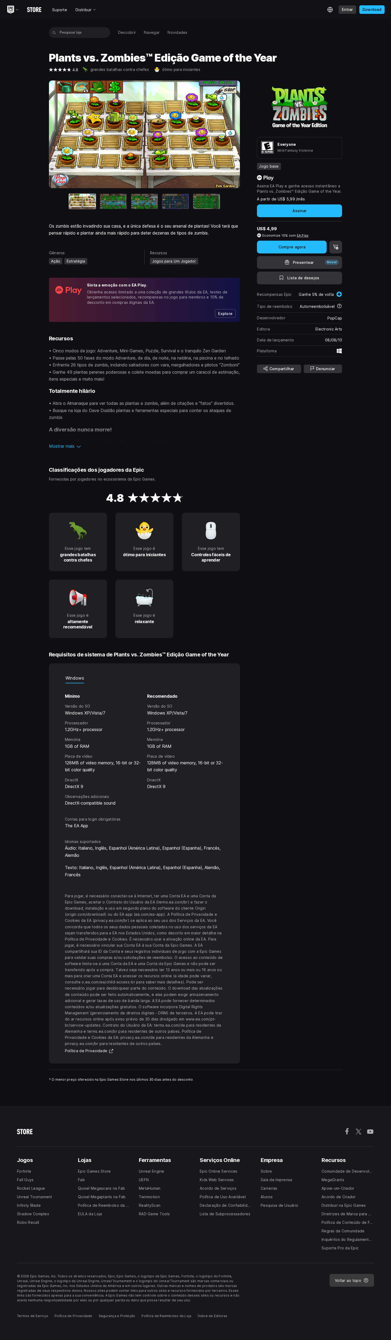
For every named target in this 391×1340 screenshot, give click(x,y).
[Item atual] (82, 201)
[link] (225, 313)
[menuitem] (127, 32)
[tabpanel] (144, 745)
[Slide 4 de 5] (175, 201)
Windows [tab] (74, 678)
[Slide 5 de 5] (206, 201)
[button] (144, 446)
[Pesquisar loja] (54, 32)
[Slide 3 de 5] (144, 201)
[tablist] (144, 678)
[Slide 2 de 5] (113, 201)
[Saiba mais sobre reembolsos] (339, 306)
